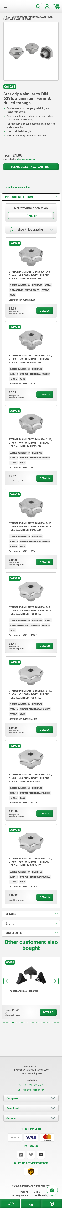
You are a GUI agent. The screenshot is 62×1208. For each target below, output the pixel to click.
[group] (31, 988)
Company (12, 1098)
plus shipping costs (26, 159)
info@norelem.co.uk (33, 1089)
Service (11, 1118)
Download (12, 1108)
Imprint (24, 1192)
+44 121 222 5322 (33, 1085)
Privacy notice (20, 1195)
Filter (32, 215)
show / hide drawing (30, 229)
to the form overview (19, 187)
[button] (4, 1022)
